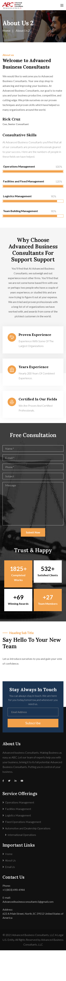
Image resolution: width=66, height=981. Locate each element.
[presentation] (8, 671)
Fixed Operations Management (23, 821)
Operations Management (19, 802)
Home (9, 853)
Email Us (10, 866)
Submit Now (33, 532)
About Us (10, 860)
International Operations (22, 834)
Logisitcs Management (18, 815)
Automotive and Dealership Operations (27, 828)
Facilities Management (18, 808)
